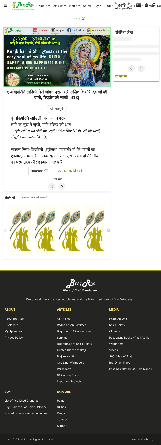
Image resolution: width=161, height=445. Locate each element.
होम (75, 18)
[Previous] (51, 186)
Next (109, 230)
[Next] (61, 186)
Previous (5, 230)
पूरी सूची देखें (121, 76)
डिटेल (84, 18)
